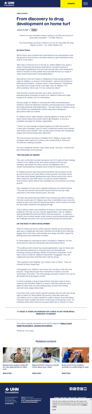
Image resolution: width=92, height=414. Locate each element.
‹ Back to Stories (22, 13)
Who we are (82, 397)
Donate (71, 3)
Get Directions (9, 403)
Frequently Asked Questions (29, 402)
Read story (7, 373)
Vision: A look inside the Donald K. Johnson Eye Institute (44, 324)
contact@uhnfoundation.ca (33, 400)
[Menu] (85, 4)
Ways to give (72, 397)
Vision (34, 30)
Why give (63, 397)
